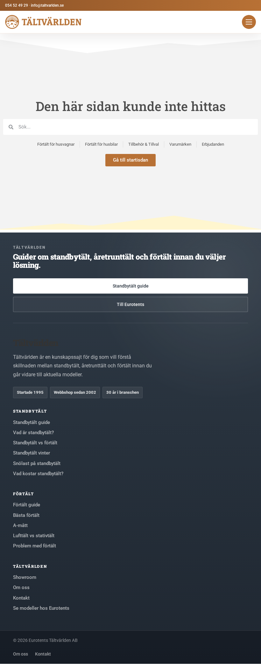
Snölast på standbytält (36, 463)
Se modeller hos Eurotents (41, 608)
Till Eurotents (130, 304)
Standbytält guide (131, 285)
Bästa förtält (26, 515)
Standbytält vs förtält (35, 443)
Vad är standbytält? (33, 432)
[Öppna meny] (249, 22)
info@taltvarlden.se (47, 5)
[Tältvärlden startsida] (43, 22)
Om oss (21, 587)
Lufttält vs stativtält (33, 535)
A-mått (20, 525)
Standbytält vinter (31, 453)
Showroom (24, 577)
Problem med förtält (34, 546)
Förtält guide (26, 505)
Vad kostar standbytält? (38, 473)
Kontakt (21, 598)
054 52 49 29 (16, 5)
